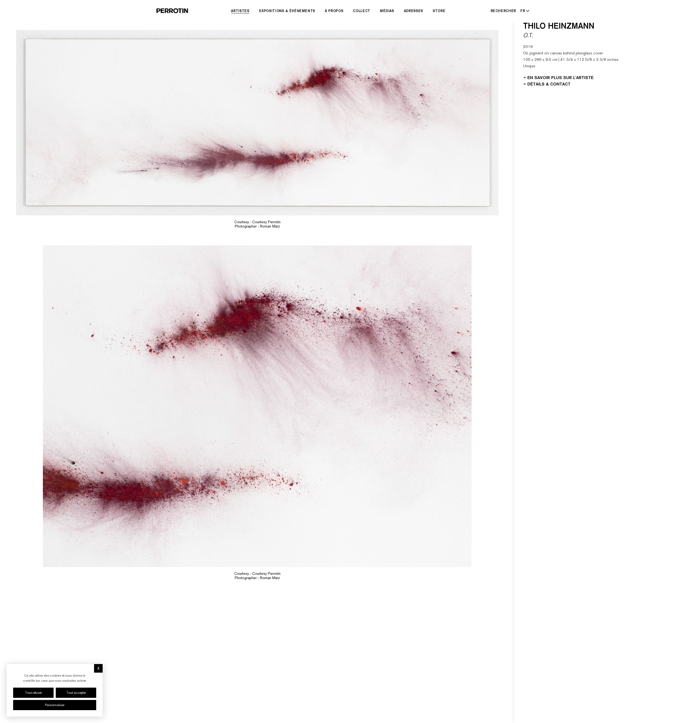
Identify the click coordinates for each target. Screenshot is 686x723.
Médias (387, 11)
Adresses (413, 11)
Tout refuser (33, 693)
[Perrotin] (172, 10)
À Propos (334, 11)
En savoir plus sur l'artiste (560, 77)
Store (439, 11)
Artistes (240, 11)
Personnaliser (55, 705)
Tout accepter (76, 693)
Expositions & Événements (287, 11)
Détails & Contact (549, 83)
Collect (361, 11)
